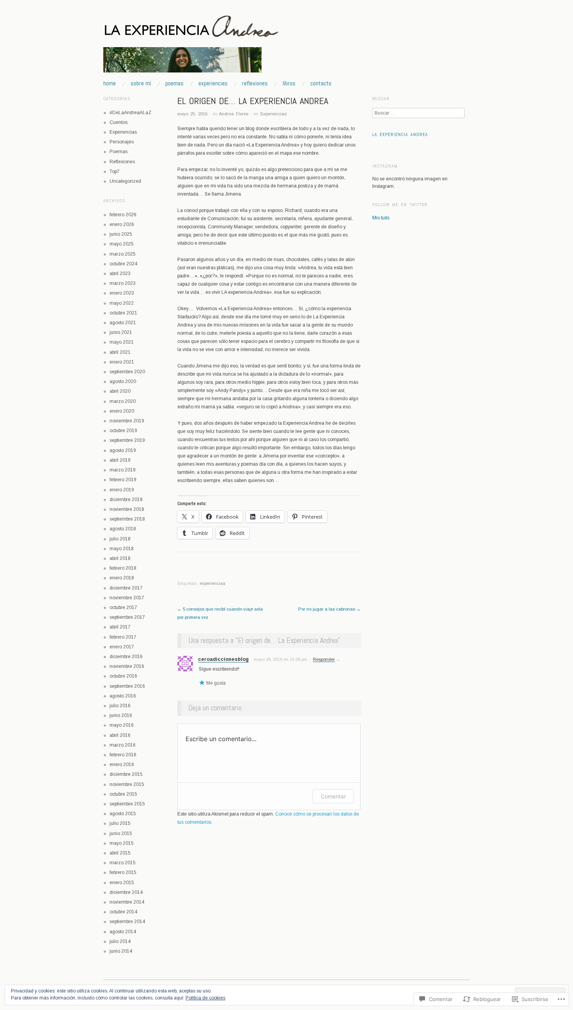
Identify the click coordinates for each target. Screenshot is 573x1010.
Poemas (174, 83)
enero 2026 (122, 224)
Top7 (115, 171)
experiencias (212, 583)
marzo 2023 (123, 283)
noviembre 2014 (127, 902)
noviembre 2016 (127, 666)
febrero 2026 (123, 214)
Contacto (320, 83)
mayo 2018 (122, 548)
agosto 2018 (123, 528)
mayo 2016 (122, 725)
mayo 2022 (122, 303)
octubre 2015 (123, 794)
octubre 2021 (123, 313)
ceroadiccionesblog (223, 659)
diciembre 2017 (126, 588)
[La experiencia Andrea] (182, 63)
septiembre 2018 (127, 519)
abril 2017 (120, 627)
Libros (289, 83)
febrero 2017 (123, 637)
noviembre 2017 (127, 597)
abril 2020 (120, 391)
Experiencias (213, 83)
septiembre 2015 (127, 804)
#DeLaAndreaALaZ (130, 112)
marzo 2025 (123, 254)
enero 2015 (122, 882)
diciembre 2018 (126, 499)
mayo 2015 (122, 843)
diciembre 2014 (126, 892)
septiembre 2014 (127, 921)
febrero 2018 (123, 568)
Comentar (333, 796)
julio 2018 (120, 539)
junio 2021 (121, 332)
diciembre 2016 (126, 656)
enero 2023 (122, 293)
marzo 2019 (123, 470)
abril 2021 (120, 352)
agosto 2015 (123, 813)
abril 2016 (120, 735)
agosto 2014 (123, 931)
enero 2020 (122, 411)
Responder (324, 659)
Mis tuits (380, 218)
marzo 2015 (123, 862)
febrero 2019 (123, 479)
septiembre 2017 (127, 617)
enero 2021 (122, 362)
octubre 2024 (123, 264)
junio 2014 (121, 951)
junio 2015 (121, 833)
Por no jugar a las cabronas (329, 609)
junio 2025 (121, 234)
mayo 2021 (122, 342)
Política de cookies (205, 998)
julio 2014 (120, 941)
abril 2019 (120, 460)
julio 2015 (120, 823)
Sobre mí (141, 83)
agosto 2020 (123, 381)
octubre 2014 (123, 912)
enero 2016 (122, 764)
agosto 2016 (123, 696)
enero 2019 (122, 490)
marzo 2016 (123, 745)
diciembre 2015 (126, 774)
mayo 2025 (122, 244)
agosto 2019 (123, 450)
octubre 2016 (123, 676)
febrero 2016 (123, 755)
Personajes (122, 142)
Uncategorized (125, 181)
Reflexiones (255, 83)
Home (109, 83)
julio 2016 (120, 705)
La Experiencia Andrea (400, 134)
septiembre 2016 (127, 686)
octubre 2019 (123, 430)
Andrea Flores (233, 113)
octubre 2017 (123, 607)
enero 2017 (122, 647)
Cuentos (118, 122)
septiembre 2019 (127, 440)
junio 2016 (121, 715)
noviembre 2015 (127, 784)
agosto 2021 (123, 322)
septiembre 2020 (127, 371)
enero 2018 (122, 578)
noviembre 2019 (127, 421)
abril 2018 (120, 558)
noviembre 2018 (127, 509)
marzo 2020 (123, 401)
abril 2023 (120, 273)
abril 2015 (120, 853)
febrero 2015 (123, 872)
